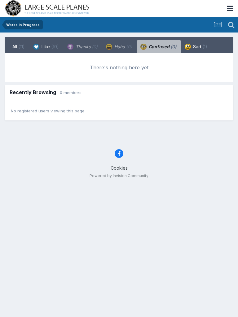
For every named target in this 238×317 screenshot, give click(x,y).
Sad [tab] (199, 46)
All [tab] (18, 46)
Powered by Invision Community (119, 175)
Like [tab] (49, 46)
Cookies (119, 168)
